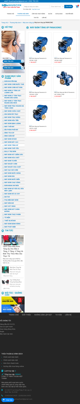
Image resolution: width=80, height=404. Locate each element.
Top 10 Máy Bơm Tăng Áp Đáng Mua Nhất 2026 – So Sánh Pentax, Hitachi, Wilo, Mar (16, 281)
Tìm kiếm (69, 6)
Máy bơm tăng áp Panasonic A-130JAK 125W (38, 59)
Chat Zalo (9, 400)
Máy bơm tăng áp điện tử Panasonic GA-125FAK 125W (64, 93)
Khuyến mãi (69, 13)
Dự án (50, 13)
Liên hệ (44, 17)
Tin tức (36, 17)
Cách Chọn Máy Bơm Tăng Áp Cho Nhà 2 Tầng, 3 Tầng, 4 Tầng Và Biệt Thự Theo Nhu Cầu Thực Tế (13, 251)
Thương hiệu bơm (23, 13)
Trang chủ (10, 13)
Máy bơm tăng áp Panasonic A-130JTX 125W (38, 127)
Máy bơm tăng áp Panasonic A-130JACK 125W (38, 93)
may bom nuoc (36, 9)
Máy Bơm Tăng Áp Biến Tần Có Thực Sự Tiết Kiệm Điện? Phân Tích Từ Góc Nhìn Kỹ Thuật (16, 268)
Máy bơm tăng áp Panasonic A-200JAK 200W (63, 59)
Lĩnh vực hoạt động (38, 13)
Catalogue (58, 13)
